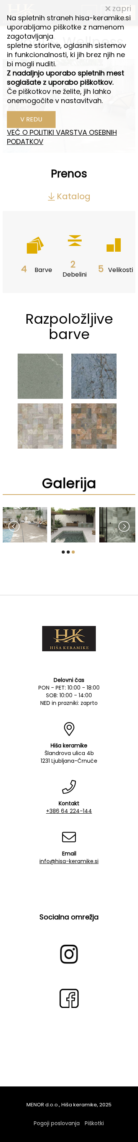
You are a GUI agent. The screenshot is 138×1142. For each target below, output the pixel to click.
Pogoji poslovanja (57, 1123)
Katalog (73, 196)
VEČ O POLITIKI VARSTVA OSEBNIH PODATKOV (62, 137)
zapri (120, 8)
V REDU (31, 119)
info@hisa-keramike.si (69, 861)
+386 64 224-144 (69, 811)
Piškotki (94, 1123)
